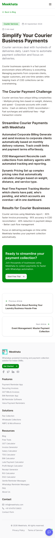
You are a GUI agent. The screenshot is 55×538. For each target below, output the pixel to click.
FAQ (4, 488)
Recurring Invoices (10, 388)
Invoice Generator (10, 447)
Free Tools (6, 440)
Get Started (8, 366)
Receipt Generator (10, 469)
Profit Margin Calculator (12, 466)
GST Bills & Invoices (10, 392)
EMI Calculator (8, 458)
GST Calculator (8, 443)
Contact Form (8, 512)
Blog (4, 436)
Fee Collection (8, 416)
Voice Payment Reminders (13, 403)
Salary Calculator (9, 451)
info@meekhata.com (14, 504)
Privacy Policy (18, 530)
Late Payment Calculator (13, 462)
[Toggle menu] (50, 4)
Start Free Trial (14, 276)
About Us (6, 492)
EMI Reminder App (10, 395)
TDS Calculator (8, 454)
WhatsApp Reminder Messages (15, 484)
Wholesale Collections (11, 419)
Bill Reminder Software (12, 399)
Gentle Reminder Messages (14, 481)
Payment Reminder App (12, 384)
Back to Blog (10, 12)
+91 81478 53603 (13, 508)
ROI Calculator (8, 473)
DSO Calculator (8, 477)
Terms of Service (35, 530)
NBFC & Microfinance (11, 423)
